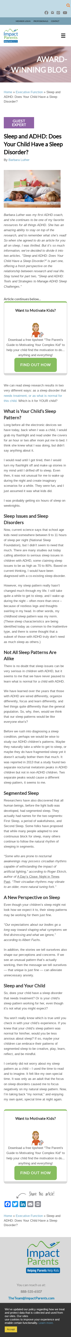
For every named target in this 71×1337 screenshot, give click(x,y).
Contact (55, 21)
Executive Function (29, 92)
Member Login (23, 21)
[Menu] (63, 35)
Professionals (41, 21)
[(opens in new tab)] (35, 326)
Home (8, 92)
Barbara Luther (19, 160)
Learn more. (46, 1322)
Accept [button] (11, 1329)
